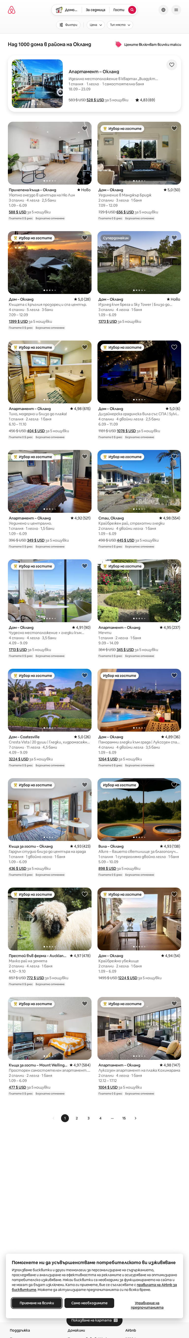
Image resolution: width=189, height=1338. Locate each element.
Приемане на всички (37, 1303)
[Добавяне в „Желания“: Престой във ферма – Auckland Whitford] (85, 894)
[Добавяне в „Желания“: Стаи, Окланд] (174, 456)
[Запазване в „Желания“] (171, 64)
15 (124, 1118)
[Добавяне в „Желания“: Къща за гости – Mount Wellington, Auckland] (85, 1003)
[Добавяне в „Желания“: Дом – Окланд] (174, 128)
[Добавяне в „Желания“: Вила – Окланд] (174, 785)
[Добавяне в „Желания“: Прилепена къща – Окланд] (85, 128)
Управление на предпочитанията (147, 1305)
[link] (53, 1118)
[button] (95, 100)
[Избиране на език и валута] (163, 10)
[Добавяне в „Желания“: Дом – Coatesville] (85, 675)
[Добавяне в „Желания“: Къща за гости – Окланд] (85, 785)
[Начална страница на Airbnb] (11, 10)
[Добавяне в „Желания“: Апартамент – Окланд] (85, 347)
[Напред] (135, 1118)
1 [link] (65, 1118)
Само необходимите (89, 1303)
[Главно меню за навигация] (176, 10)
